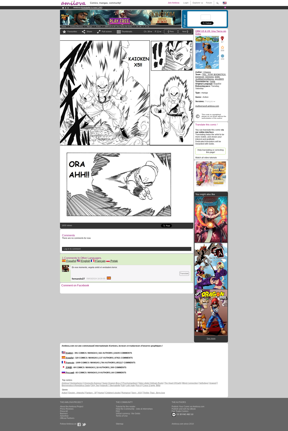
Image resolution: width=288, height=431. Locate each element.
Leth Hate (130, 385)
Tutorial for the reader (125, 406)
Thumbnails (127, 31)
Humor (101, 393)
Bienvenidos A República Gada (76, 385)
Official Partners (67, 418)
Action (98, 26)
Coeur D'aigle (149, 385)
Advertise (64, 416)
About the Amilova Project (71, 406)
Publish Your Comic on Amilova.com (188, 406)
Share (89, 31)
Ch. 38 (138, 26)
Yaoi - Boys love (157, 393)
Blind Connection (190, 383)
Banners (64, 413)
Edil (123, 385)
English (85, 261)
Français (100, 261)
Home (64, 26)
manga (89, 26)
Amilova (65, 383)
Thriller (146, 393)
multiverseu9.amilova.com (207, 106)
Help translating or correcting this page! (211, 151)
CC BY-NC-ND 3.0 (184, 414)
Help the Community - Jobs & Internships (134, 409)
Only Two (95, 385)
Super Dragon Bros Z (112, 383)
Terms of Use (122, 416)
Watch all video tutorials (206, 157)
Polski (114, 261)
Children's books (112, 393)
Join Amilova (173, 3)
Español (71, 261)
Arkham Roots (156, 383)
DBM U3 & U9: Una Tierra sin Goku (118, 26)
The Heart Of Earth (172, 383)
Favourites (72, 31)
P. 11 (147, 26)
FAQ (118, 411)
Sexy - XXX (137, 393)
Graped (212, 383)
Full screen (107, 31)
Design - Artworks (76, 393)
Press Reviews (67, 409)
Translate (184, 273)
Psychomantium (130, 383)
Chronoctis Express (92, 383)
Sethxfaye (203, 383)
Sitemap (119, 424)
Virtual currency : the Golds (128, 413)
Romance (126, 393)
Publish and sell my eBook (184, 409)
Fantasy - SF (91, 393)
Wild (158, 385)
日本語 (68, 367)
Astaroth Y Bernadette (110, 385)
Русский (69, 372)
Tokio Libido (143, 383)
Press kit (64, 411)
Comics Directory (76, 26)
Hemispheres (76, 383)
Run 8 (139, 385)
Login (185, 3)
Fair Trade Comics (180, 411)
